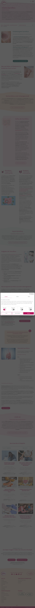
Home (2, 25)
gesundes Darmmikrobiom (19, 36)
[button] (32, 25)
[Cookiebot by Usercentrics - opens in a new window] (30, 294)
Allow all (28, 313)
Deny (6, 313)
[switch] (13, 309)
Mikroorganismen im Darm (13, 254)
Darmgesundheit (6, 25)
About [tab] (29, 296)
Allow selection (17, 313)
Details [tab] (17, 296)
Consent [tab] (6, 296)
